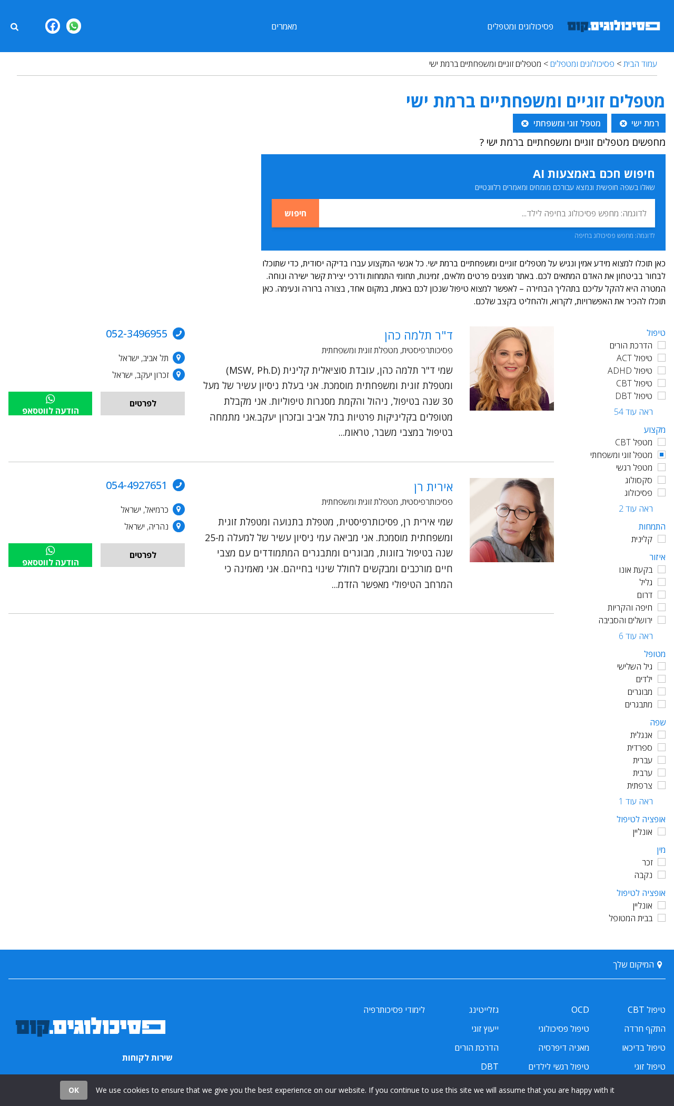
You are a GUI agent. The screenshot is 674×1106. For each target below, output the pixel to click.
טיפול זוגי (650, 1066)
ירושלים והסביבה (625, 620)
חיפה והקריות (630, 607)
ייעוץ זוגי (485, 1028)
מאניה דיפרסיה (563, 1047)
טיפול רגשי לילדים (558, 1066)
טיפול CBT (634, 383)
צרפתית (639, 785)
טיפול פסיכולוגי (563, 1028)
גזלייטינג (484, 1009)
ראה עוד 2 (636, 508)
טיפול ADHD (630, 370)
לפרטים (143, 403)
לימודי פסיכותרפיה (394, 1009)
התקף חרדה (645, 1028)
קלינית (641, 539)
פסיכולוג (638, 493)
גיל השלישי (634, 666)
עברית (642, 760)
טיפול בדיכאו (644, 1047)
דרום (644, 595)
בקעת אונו (635, 569)
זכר (647, 862)
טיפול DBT (633, 396)
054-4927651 (136, 485)
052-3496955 (136, 333)
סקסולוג (638, 480)
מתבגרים (638, 704)
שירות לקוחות (147, 1057)
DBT (490, 1066)
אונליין (642, 832)
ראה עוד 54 (633, 411)
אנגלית (641, 735)
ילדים (644, 679)
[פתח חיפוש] (14, 25)
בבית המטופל (630, 918)
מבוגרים (640, 692)
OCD (580, 1009)
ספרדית (639, 747)
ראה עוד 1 (636, 801)
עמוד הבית (640, 63)
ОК (73, 1090)
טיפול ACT (634, 358)
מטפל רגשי (634, 467)
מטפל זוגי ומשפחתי (621, 455)
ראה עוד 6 (636, 636)
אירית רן (433, 486)
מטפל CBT (633, 442)
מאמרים (284, 26)
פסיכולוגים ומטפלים (520, 26)
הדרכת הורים (631, 345)
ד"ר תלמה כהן (418, 335)
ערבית (642, 773)
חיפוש (295, 213)
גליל (645, 582)
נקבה (643, 875)
